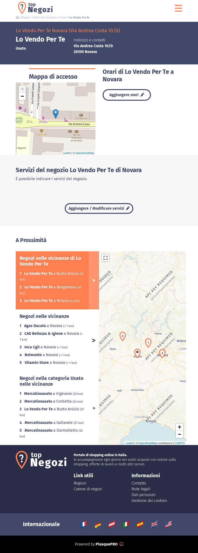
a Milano (47, 300)
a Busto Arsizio (52, 273)
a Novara (43, 325)
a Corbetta (48, 401)
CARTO (180, 443)
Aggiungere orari (124, 94)
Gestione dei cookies (149, 500)
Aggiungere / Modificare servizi (97, 208)
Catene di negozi (88, 489)
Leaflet (67, 153)
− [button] (22, 96)
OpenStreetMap (85, 153)
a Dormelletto (52, 430)
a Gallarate (49, 422)
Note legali (141, 489)
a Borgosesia (50, 287)
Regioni (80, 483)
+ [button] (22, 89)
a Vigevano (48, 393)
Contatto (139, 483)
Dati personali (144, 494)
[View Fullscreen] (105, 257)
